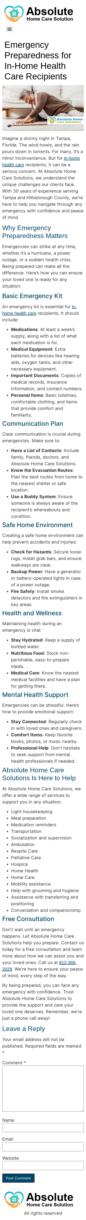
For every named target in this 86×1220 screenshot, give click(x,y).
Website (10, 1158)
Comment (14, 1063)
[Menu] (9, 29)
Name (8, 1120)
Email (7, 1139)
